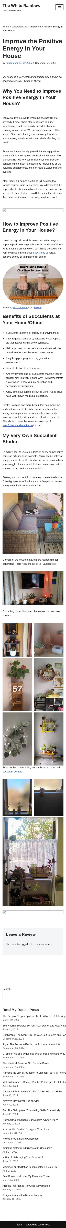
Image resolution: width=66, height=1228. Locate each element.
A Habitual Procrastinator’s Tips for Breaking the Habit (32, 1091)
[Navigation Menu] (59, 7)
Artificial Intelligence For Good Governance (26, 1185)
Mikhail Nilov (20, 307)
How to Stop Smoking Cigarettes (21, 1138)
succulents (39, 252)
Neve (19, 1224)
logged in (25, 944)
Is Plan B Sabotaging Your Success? (23, 1157)
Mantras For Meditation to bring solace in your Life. (30, 1166)
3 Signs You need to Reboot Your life (23, 1195)
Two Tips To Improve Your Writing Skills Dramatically (32, 1110)
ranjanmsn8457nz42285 (19, 63)
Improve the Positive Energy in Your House (26, 1129)
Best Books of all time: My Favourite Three (26, 1176)
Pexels (37, 307)
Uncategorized (19, 26)
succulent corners (12, 771)
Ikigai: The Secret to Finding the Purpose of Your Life (31, 1044)
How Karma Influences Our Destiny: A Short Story (30, 1119)
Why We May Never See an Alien (21, 1100)
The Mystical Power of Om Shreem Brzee (26, 1063)
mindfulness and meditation (18, 425)
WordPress (44, 1224)
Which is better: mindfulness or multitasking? (27, 1147)
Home (6, 26)
